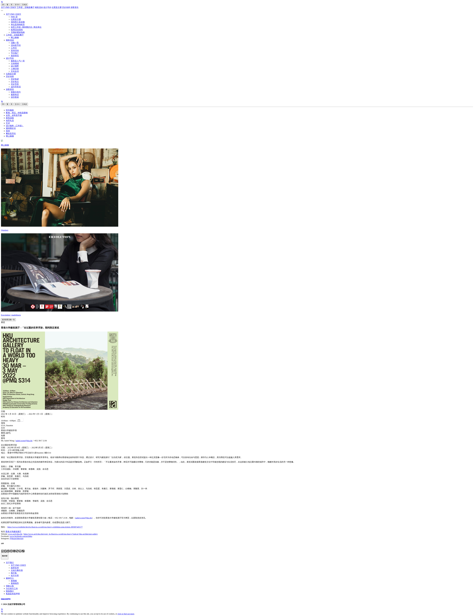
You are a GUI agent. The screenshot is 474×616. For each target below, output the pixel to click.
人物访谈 (15, 69)
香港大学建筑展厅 (13, 532)
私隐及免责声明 (13, 594)
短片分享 (15, 575)
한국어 (17, 5)
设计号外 (47, 7)
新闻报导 (15, 583)
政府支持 (15, 568)
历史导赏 (15, 84)
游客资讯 (74, 7)
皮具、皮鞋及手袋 (14, 115)
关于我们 (10, 563)
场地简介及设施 (18, 22)
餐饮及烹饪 (11, 133)
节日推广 (15, 53)
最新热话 (15, 95)
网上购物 (15, 37)
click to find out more (126, 614)
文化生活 (15, 71)
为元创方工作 (12, 588)
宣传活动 (15, 50)
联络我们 (10, 591)
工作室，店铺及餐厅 (25, 7)
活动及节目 (16, 45)
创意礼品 (10, 120)
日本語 (24, 5)
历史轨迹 (15, 79)
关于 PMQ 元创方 (8, 7)
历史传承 (66, 7)
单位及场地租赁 (18, 24)
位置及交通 (57, 7)
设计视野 (15, 66)
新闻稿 (14, 581)
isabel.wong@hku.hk (24, 441)
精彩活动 (39, 7)
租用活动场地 (17, 30)
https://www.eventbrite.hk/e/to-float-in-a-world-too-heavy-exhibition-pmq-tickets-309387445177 (45, 527)
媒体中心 (10, 578)
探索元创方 (16, 92)
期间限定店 (11, 128)
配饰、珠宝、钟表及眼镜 (17, 113)
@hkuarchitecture (16, 538)
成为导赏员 (16, 87)
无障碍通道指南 (18, 32)
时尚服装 (10, 110)
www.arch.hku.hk (15, 534)
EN (3, 5)
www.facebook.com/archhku (21, 536)
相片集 (14, 573)
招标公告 (10, 586)
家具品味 (10, 118)
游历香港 (15, 97)
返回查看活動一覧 (8, 320)
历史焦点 (15, 82)
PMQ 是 (14, 17)
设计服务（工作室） (15, 126)
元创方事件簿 (17, 570)
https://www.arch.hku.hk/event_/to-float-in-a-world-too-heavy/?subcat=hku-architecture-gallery (61, 534)
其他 (8, 131)
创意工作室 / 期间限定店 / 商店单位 (26, 27)
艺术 (8, 123)
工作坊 (14, 48)
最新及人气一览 (18, 61)
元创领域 (15, 63)
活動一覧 (15, 43)
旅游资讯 (15, 56)
